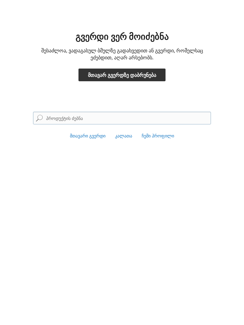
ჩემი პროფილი (158, 136)
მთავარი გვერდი (87, 136)
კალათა (123, 136)
